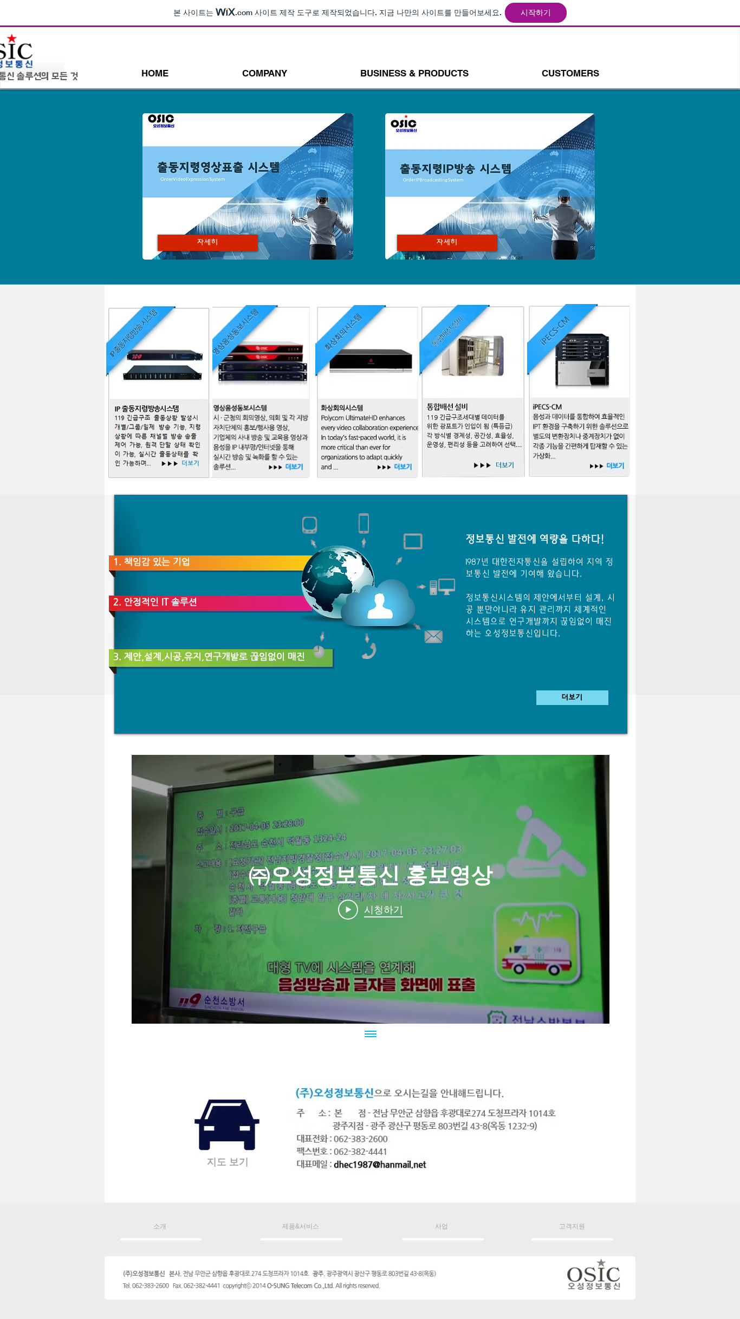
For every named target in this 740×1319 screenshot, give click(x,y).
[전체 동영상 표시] (370, 1034)
